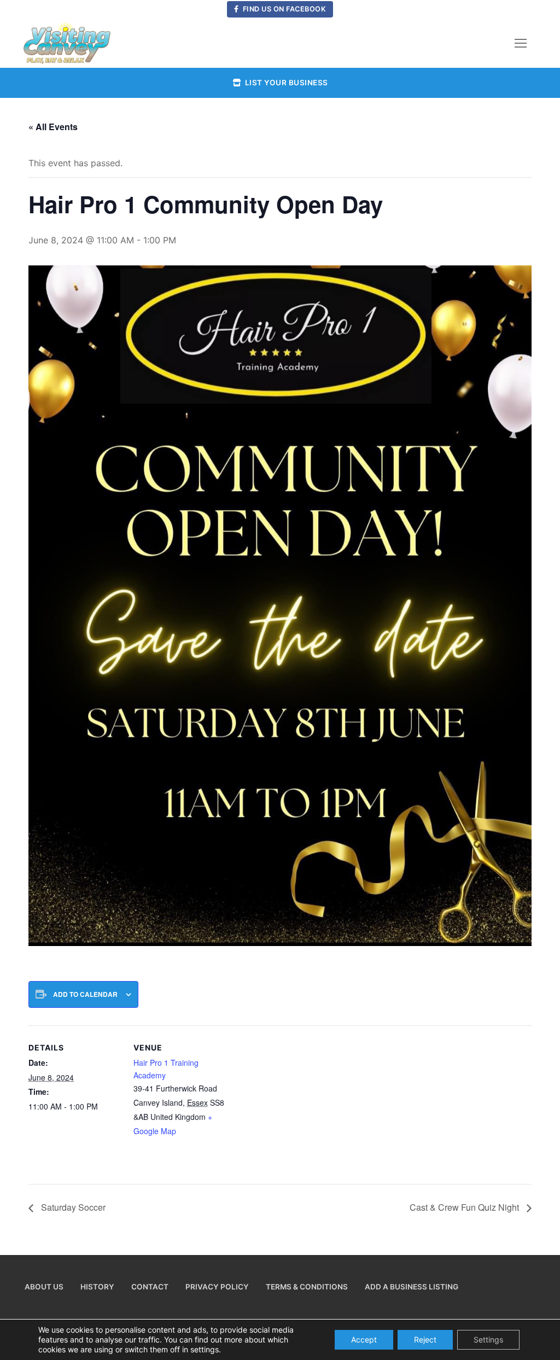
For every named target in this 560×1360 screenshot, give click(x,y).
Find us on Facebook (283, 9)
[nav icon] (520, 43)
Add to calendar (85, 994)
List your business (285, 82)
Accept (364, 1339)
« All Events (53, 126)
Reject (425, 1339)
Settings (488, 1339)
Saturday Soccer (72, 1207)
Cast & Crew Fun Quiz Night (465, 1207)
